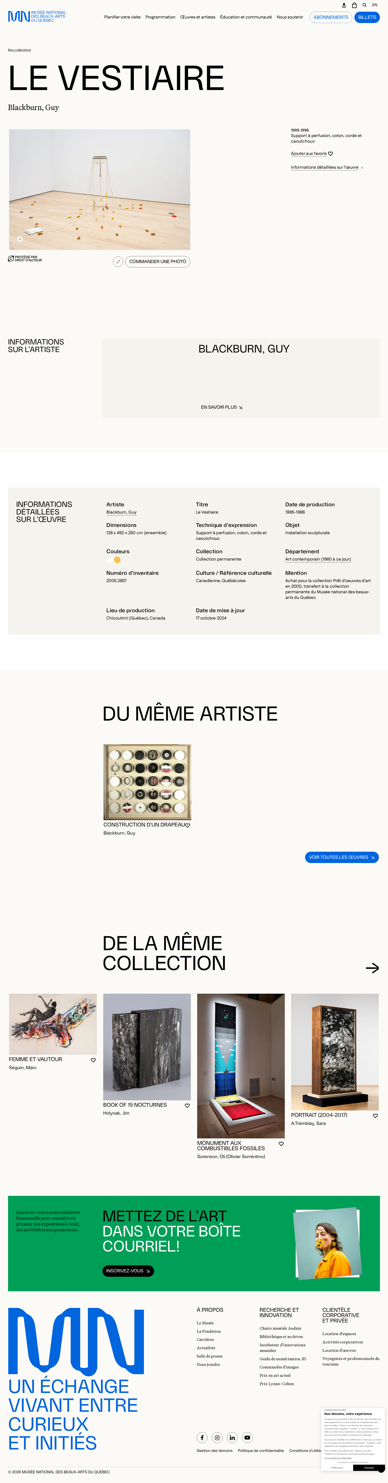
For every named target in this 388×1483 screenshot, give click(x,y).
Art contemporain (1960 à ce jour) (318, 559)
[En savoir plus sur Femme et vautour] (53, 1024)
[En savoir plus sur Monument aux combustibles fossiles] (241, 1066)
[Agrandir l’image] (118, 262)
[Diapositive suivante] (372, 968)
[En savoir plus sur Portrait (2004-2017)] (335, 1052)
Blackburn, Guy (121, 512)
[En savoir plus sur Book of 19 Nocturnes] (147, 1047)
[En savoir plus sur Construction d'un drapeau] (147, 782)
